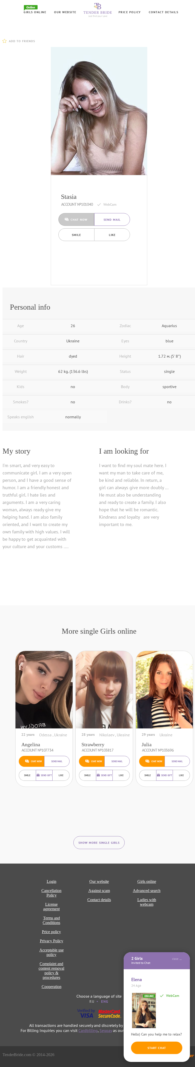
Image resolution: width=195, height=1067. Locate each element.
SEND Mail (112, 219)
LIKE (112, 235)
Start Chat (157, 1048)
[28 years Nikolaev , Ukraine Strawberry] (104, 689)
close (175, 959)
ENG (105, 1001)
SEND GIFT (46, 775)
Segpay (106, 1030)
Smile (76, 235)
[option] (99, 111)
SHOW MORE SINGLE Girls (99, 843)
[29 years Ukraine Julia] (164, 689)
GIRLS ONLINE (35, 12)
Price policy (130, 12)
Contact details (163, 12)
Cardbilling (88, 1030)
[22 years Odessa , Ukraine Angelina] (44, 689)
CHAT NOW (79, 219)
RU (91, 1001)
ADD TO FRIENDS (22, 41)
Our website (65, 12)
